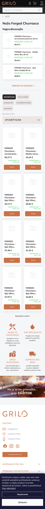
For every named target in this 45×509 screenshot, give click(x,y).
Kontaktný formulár (15, 454)
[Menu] (42, 3)
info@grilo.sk (13, 429)
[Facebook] (4, 445)
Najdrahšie (8, 103)
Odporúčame (9, 97)
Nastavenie (22, 494)
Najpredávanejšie (23, 103)
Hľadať (39, 10)
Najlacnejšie (23, 97)
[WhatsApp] (17, 445)
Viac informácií (9, 488)
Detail (12, 167)
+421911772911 (14, 434)
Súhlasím (22, 502)
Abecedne (8, 108)
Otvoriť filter (13, 120)
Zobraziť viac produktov (22, 86)
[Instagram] (11, 445)
